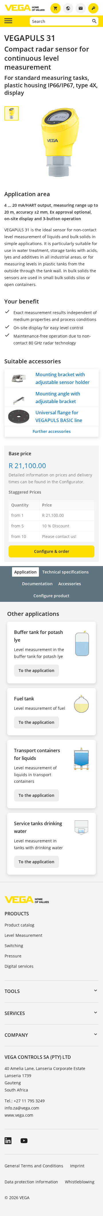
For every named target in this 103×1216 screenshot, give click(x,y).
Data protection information (31, 1182)
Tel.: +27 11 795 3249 (25, 1100)
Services (15, 1013)
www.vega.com (19, 1115)
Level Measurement (23, 935)
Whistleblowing (79, 1182)
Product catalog (19, 925)
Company (16, 1035)
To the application (36, 670)
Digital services (19, 966)
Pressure (13, 956)
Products (17, 913)
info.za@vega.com (22, 1108)
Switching (14, 945)
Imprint (77, 1165)
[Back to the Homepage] (27, 899)
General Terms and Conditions (34, 1165)
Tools (12, 991)
